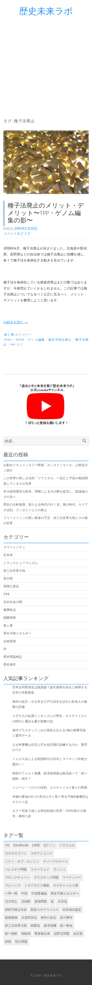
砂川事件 (66, 918)
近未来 (8, 555)
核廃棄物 (11, 918)
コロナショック (41, 853)
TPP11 (8, 339)
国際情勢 (9, 618)
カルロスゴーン (16, 853)
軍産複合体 (42, 934)
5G (7, 845)
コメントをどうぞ (16, 233)
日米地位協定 (72, 910)
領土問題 (21, 941)
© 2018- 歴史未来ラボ (46, 975)
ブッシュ (59, 869)
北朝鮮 (26, 901)
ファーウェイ (40, 869)
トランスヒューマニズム (20, 563)
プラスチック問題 (46, 877)
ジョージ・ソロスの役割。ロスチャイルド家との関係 (49, 787)
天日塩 (62, 901)
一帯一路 (11, 893)
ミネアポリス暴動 (36, 885)
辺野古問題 (61, 934)
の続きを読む (15, 322)
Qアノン (49, 845)
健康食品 (9, 610)
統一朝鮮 (11, 934)
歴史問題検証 (12, 657)
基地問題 (40, 901)
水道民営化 (29, 918)
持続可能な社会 (16, 910)
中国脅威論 (39, 893)
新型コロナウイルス (45, 910)
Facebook (20, 845)
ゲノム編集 (36, 339)
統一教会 (66, 926)
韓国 (8, 941)
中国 (24, 893)
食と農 (9, 334)
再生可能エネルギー (17, 633)
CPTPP (20, 339)
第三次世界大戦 (14, 571)
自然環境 (9, 641)
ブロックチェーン (17, 877)
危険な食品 (11, 586)
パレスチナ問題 (16, 869)
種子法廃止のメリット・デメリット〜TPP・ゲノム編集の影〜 (46, 213)
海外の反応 (48, 918)
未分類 (8, 578)
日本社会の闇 (12, 602)
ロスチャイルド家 (65, 885)
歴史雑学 (9, 665)
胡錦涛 (26, 934)
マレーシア (13, 885)
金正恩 (78, 934)
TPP (12, 344)
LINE (36, 845)
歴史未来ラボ (46, 11)
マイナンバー (72, 877)
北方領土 (11, 901)
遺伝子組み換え (60, 339)
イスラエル (67, 845)
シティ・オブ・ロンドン (22, 861)
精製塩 (35, 926)
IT (5, 649)
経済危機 (50, 926)
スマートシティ (14, 547)
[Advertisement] (46, 64)
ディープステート (55, 861)
